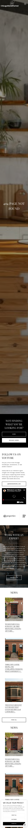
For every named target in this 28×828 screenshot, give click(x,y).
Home (14, 434)
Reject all (14, 815)
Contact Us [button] (14, 577)
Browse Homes (14, 440)
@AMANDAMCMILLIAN (14, 484)
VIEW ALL (14, 720)
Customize (14, 819)
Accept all (14, 823)
